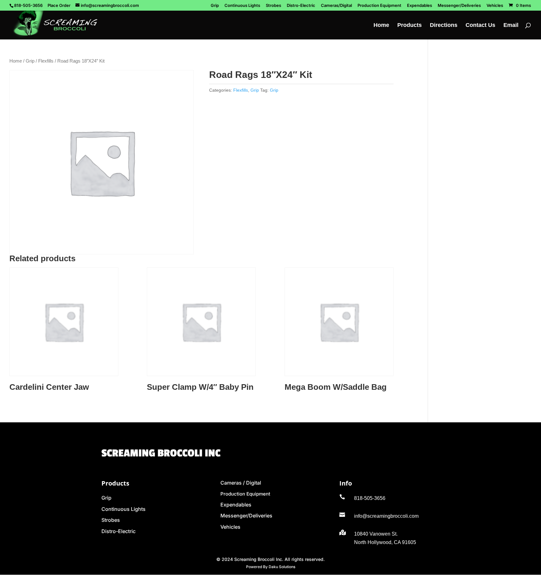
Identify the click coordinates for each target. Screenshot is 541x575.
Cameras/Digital (336, 5)
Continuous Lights (242, 5)
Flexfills (46, 61)
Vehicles (495, 5)
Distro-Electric (301, 5)
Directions (443, 25)
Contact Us (480, 25)
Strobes (273, 5)
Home (381, 25)
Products (409, 25)
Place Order (59, 5)
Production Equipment (379, 5)
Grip (215, 5)
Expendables (419, 5)
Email (510, 25)
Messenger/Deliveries (459, 5)
